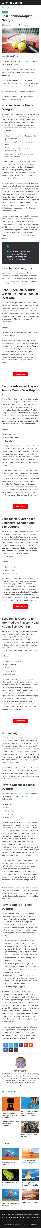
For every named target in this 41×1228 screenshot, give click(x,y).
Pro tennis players (19, 866)
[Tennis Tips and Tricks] (30, 1194)
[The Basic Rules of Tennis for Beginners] (30, 1153)
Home (5, 8)
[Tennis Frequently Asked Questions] (10, 1195)
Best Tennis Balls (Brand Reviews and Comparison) (10, 1123)
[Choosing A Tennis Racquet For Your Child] (30, 1175)
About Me (16, 1224)
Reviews (11, 8)
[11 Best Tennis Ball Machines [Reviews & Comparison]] (11, 1104)
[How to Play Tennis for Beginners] (10, 1154)
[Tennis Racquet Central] (13, 2)
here (33, 1082)
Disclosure (8, 1224)
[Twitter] (11, 1045)
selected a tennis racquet (22, 794)
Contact (33, 1224)
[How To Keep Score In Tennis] (10, 1175)
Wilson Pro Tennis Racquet (21, 311)
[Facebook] (5, 1045)
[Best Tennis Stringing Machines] (30, 1127)
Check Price (20, 374)
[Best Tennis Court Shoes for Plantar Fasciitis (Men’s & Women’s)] (30, 1103)
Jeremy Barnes (8, 25)
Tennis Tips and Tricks (30, 1202)
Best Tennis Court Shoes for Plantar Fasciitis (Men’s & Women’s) (30, 1113)
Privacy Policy (25, 1224)
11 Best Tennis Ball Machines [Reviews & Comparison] (9, 1115)
